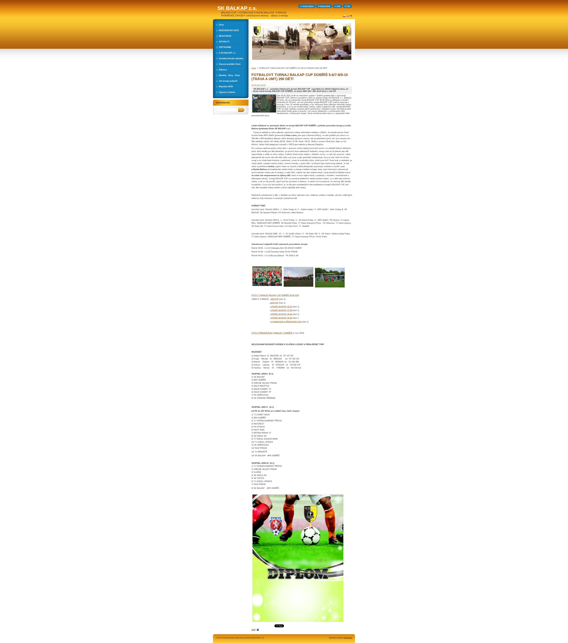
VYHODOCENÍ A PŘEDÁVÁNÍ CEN (285, 322)
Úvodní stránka (307, 6)
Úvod (253, 68)
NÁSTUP (274, 299)
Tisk (348, 6)
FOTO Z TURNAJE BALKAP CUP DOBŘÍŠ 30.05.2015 (275, 295)
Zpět (253, 630)
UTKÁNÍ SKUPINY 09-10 (281, 307)
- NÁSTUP (273, 303)
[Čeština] (344, 16)
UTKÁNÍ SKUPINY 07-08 (281, 310)
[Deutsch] (351, 16)
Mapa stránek (325, 6)
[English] (347, 16)
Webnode (348, 638)
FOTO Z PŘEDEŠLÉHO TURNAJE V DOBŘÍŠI (271, 333)
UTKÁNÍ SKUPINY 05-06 (281, 314)
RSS (338, 6)
